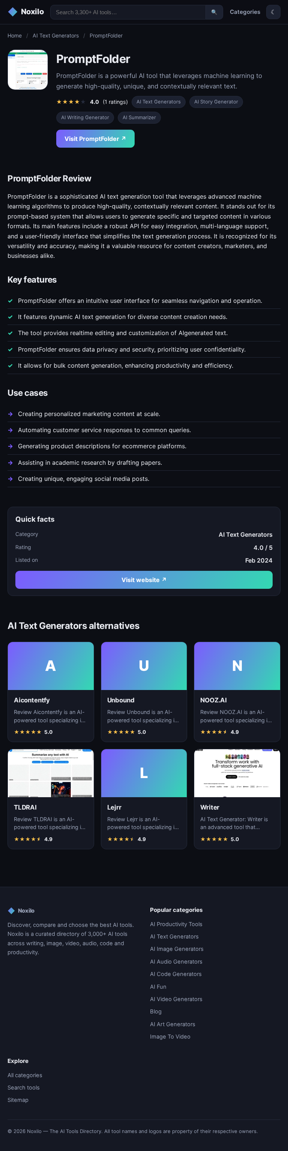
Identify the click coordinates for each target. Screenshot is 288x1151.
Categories (245, 11)
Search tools (24, 1087)
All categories (25, 1075)
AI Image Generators (177, 949)
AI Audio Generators (176, 961)
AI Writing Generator (85, 117)
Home (15, 35)
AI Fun (158, 986)
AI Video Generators (176, 999)
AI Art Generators (172, 1024)
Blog (156, 1011)
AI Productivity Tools (176, 924)
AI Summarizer (139, 117)
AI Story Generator (216, 102)
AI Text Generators (56, 35)
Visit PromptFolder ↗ (95, 138)
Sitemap (18, 1100)
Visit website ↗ (144, 580)
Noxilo (21, 910)
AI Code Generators (176, 974)
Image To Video (170, 1036)
